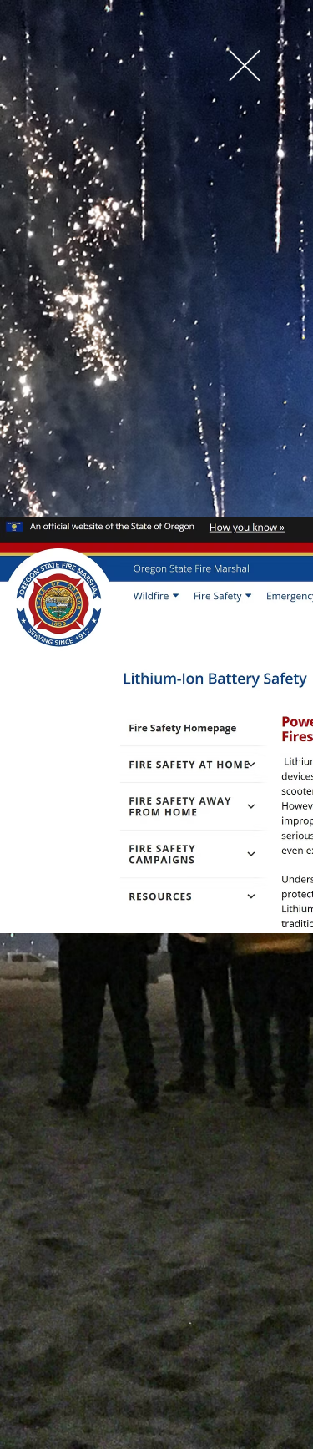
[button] (244, 65)
